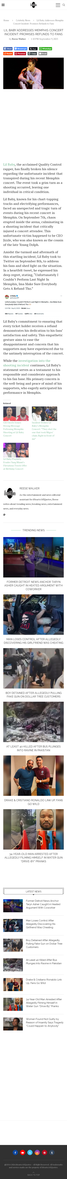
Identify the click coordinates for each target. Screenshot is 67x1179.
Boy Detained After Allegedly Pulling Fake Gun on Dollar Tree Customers (44, 944)
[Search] (63, 5)
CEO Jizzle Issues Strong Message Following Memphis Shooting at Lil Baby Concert (13, 429)
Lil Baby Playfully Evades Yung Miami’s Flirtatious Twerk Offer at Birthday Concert (15, 463)
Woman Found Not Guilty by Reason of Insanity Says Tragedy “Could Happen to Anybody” (44, 1022)
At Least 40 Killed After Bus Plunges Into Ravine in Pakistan (44, 962)
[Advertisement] (33, 125)
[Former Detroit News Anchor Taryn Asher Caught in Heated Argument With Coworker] (33, 557)
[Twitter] (30, 1152)
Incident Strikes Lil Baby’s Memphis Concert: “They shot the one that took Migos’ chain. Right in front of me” (44, 430)
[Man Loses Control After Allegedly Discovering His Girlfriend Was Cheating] (33, 614)
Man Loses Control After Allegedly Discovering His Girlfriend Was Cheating (40, 924)
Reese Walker (19, 38)
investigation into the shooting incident (26, 362)
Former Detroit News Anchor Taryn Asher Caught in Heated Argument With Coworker (33, 585)
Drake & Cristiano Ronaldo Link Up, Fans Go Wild (44, 981)
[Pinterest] (44, 1152)
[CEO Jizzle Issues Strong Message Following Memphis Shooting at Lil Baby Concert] (16, 413)
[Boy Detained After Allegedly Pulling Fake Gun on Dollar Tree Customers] (33, 668)
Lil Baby (9, 164)
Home (6, 20)
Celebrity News (23, 20)
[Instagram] (37, 1152)
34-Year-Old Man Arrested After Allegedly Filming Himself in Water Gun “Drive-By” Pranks (34, 857)
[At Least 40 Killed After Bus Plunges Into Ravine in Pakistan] (33, 722)
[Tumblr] (51, 1152)
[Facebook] (15, 1152)
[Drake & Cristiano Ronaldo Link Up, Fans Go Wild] (33, 775)
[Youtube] (22, 1152)
